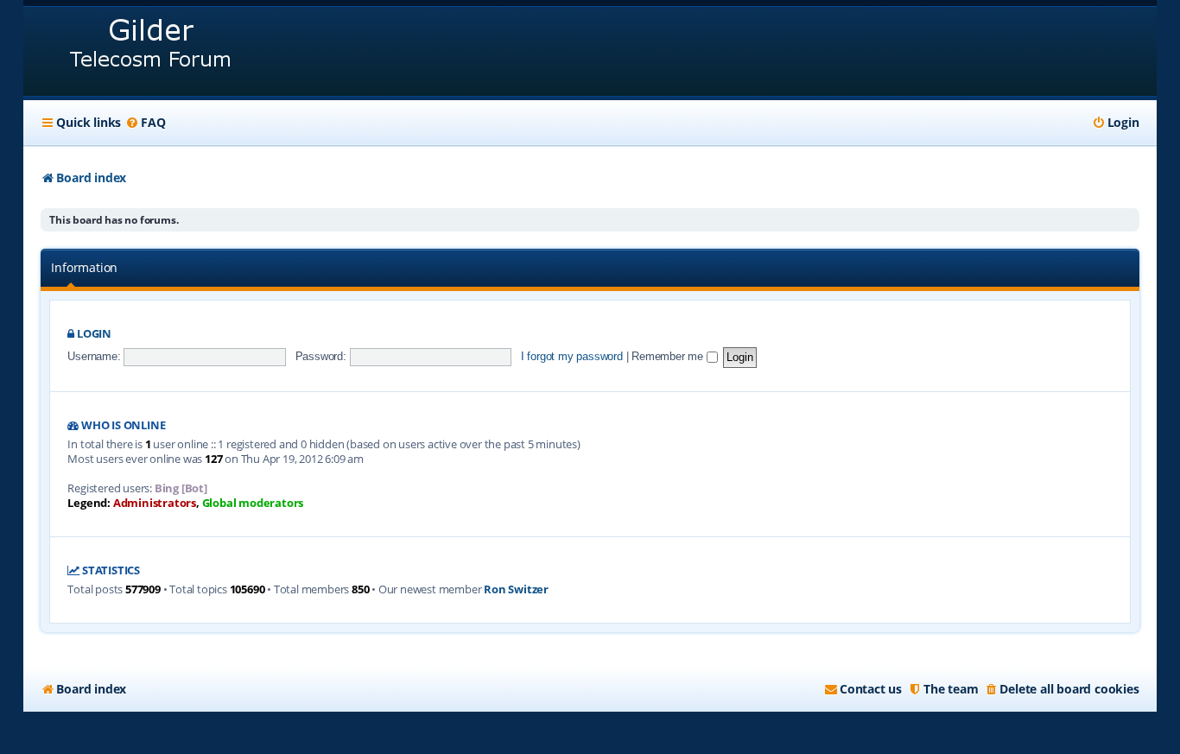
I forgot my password (572, 356)
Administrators (154, 503)
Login (94, 333)
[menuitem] (145, 122)
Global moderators (253, 503)
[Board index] (151, 51)
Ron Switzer (516, 589)
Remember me (669, 356)
